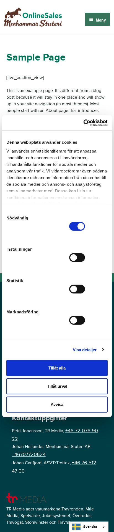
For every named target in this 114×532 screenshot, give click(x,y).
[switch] (77, 257)
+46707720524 (29, 454)
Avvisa (57, 404)
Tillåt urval (57, 386)
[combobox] (88, 526)
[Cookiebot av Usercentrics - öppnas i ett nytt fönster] (83, 122)
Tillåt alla (57, 368)
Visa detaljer (85, 349)
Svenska (90, 527)
